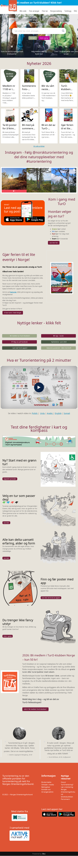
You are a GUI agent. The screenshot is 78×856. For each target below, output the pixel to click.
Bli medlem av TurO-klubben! (20, 336)
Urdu (42, 413)
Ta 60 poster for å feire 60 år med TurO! (10, 130)
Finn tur (45, 11)
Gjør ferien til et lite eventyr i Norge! (67, 130)
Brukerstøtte (46, 782)
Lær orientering (67, 787)
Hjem (15, 11)
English (58, 413)
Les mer (6, 523)
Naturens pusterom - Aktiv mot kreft (59, 348)
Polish (35, 413)
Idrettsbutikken (67, 797)
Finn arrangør (34, 11)
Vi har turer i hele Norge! (12, 313)
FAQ (75, 11)
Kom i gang (44, 38)
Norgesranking (56, 11)
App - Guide (59, 336)
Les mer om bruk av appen (51, 598)
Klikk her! (56, 2)
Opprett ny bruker (10, 479)
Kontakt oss (46, 789)
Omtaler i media (47, 785)
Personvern (65, 799)
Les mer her (54, 243)
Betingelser (45, 787)
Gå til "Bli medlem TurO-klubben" (35, 709)
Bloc (44, 854)
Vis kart (32, 38)
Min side (23, 11)
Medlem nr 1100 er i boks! (9, 89)
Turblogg (67, 11)
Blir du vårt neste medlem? (48, 89)
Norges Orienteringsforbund (68, 791)
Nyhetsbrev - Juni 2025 (59, 342)
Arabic (50, 413)
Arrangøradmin (47, 792)
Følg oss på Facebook (20, 342)
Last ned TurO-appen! (19, 348)
